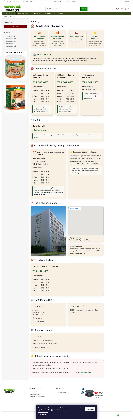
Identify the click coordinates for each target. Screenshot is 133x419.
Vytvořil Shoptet (125, 415)
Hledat (84, 9)
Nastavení (43, 415)
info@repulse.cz (39, 130)
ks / (15, 27)
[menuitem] (9, 13)
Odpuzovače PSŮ (11, 46)
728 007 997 (40, 82)
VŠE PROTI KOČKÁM (9, 36)
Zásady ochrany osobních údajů (37, 396)
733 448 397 (90, 82)
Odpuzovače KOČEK (11, 39)
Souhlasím (90, 409)
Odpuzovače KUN (11, 41)
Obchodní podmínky (70, 1)
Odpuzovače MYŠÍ (11, 44)
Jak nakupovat (57, 1)
